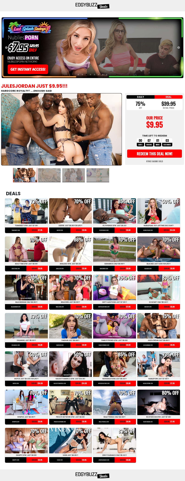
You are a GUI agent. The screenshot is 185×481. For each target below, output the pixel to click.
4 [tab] (90, 74)
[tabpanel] (92, 47)
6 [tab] (98, 74)
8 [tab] (106, 74)
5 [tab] (94, 74)
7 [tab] (102, 74)
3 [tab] (86, 74)
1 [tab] (78, 74)
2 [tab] (82, 74)
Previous (6, 47)
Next (178, 47)
